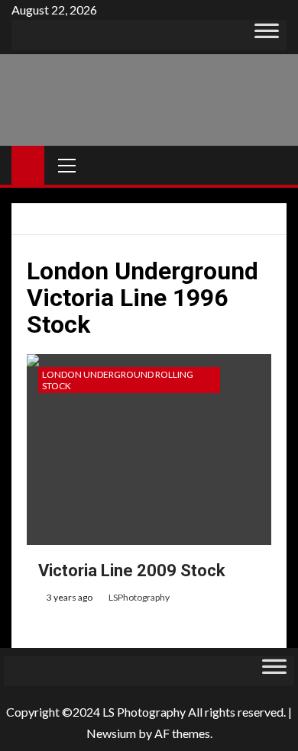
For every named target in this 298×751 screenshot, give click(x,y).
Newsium (111, 733)
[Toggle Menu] (266, 35)
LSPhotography (139, 597)
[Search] (273, 165)
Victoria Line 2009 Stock (131, 570)
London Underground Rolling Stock (117, 380)
